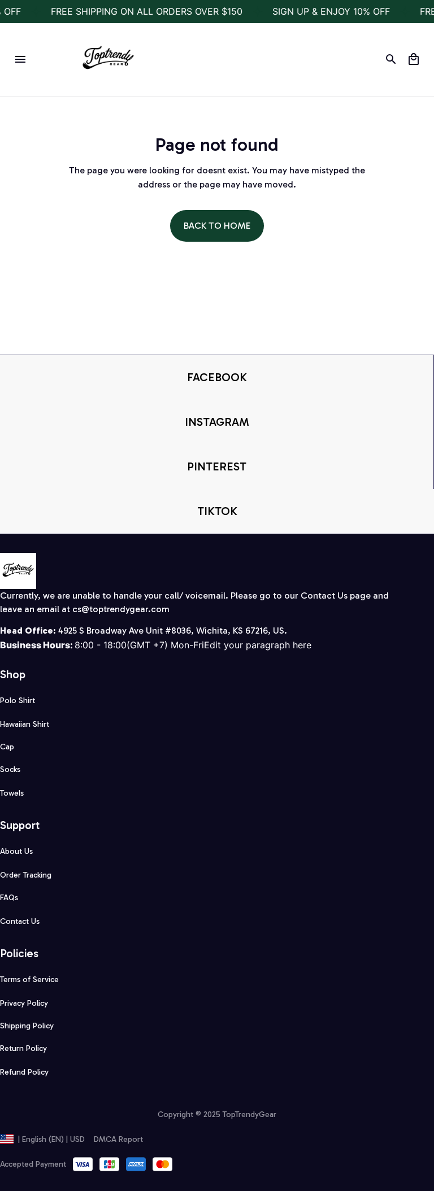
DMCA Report (118, 1139)
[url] (121, 610)
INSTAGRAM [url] (217, 422)
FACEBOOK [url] (217, 377)
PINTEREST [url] (216, 466)
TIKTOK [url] (217, 511)
